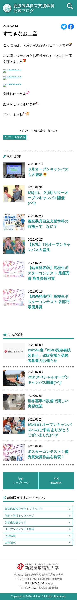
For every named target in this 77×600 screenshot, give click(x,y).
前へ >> (53, 130)
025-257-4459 (35, 588)
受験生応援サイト (15, 522)
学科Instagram (56, 480)
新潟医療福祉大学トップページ (23, 508)
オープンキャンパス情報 (19, 529)
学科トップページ (21, 480)
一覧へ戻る (38, 130)
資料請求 (10, 542)
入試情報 (10, 535)
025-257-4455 (40, 583)
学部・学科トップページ (19, 515)
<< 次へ (24, 130)
